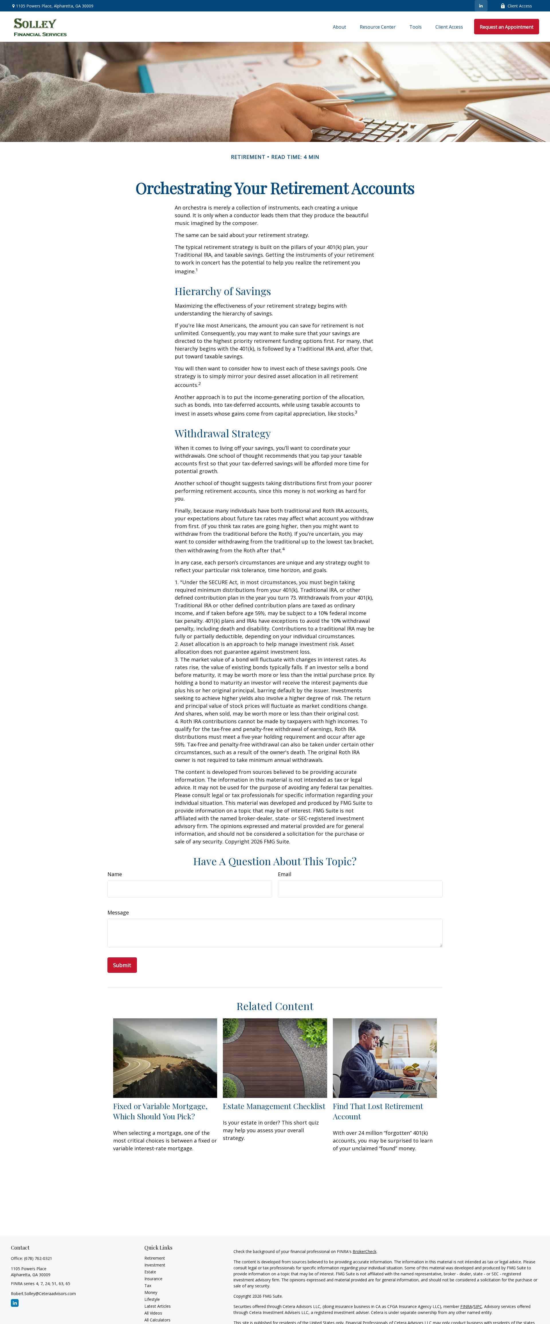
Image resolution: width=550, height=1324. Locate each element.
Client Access (520, 6)
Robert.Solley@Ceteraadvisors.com (43, 1293)
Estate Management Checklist (274, 1106)
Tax (147, 1285)
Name (114, 874)
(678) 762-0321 (38, 1258)
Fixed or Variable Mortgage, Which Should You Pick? (160, 1111)
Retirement (154, 1258)
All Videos (153, 1313)
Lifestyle (152, 1299)
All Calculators (157, 1320)
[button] (339, 27)
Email (284, 874)
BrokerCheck (364, 1251)
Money (150, 1292)
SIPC (478, 1306)
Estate (150, 1271)
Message (118, 912)
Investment (154, 1265)
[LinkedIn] (481, 5)
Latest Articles (157, 1306)
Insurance (153, 1278)
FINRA (466, 1306)
